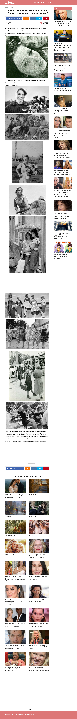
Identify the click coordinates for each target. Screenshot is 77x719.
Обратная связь (54, 709)
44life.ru (8, 2)
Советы (49, 2)
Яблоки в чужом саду (10, 535)
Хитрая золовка (33, 516)
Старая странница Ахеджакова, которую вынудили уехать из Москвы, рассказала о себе (62, 154)
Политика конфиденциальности (30, 709)
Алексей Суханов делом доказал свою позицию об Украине (62, 90)
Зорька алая (8, 516)
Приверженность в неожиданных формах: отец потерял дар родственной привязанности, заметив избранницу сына (62, 47)
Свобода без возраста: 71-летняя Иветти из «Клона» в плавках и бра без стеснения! (38, 647)
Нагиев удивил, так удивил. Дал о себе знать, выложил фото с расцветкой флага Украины (62, 24)
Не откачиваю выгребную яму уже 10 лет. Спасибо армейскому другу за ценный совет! (62, 235)
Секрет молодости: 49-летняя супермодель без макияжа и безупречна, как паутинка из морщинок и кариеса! (39, 669)
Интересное (36, 2)
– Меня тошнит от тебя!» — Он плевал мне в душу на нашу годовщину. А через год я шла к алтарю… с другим (15, 496)
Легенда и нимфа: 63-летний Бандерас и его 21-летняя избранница (39, 600)
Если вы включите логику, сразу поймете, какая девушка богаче (62, 256)
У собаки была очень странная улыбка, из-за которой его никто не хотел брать (62, 111)
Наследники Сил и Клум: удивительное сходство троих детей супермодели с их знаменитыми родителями (15, 625)
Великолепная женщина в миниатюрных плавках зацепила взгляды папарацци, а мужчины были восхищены (39, 625)
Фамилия (31, 535)
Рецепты (43, 2)
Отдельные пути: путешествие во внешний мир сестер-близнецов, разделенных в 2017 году (13, 669)
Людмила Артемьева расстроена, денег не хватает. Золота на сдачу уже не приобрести (62, 215)
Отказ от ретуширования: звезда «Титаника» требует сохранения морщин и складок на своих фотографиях (39, 556)
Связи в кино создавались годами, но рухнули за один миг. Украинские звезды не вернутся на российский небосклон (62, 133)
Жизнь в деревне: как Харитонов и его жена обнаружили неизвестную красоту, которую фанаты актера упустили (15, 647)
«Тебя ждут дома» (9, 554)
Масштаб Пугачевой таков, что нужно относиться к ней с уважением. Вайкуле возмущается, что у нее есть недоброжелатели (62, 194)
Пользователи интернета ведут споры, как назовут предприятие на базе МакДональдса (62, 67)
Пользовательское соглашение (13, 709)
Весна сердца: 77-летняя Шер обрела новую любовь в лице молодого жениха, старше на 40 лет (39, 578)
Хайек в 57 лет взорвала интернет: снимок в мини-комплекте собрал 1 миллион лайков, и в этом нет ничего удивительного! (14, 602)
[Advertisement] (27, 283)
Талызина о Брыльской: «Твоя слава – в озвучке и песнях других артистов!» (62, 172)
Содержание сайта (44, 709)
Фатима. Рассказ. (33, 494)
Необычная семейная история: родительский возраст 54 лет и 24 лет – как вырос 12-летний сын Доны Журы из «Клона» (15, 578)
